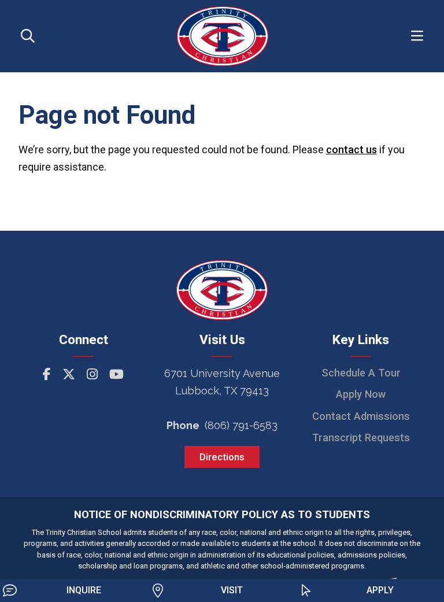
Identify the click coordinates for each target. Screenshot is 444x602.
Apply (380, 590)
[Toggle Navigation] (417, 36)
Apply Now (361, 394)
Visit (232, 590)
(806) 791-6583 (241, 425)
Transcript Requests (361, 437)
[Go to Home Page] (222, 35)
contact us (351, 149)
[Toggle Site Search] (27, 36)
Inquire (83, 590)
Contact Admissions (361, 416)
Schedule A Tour (361, 373)
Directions (222, 457)
